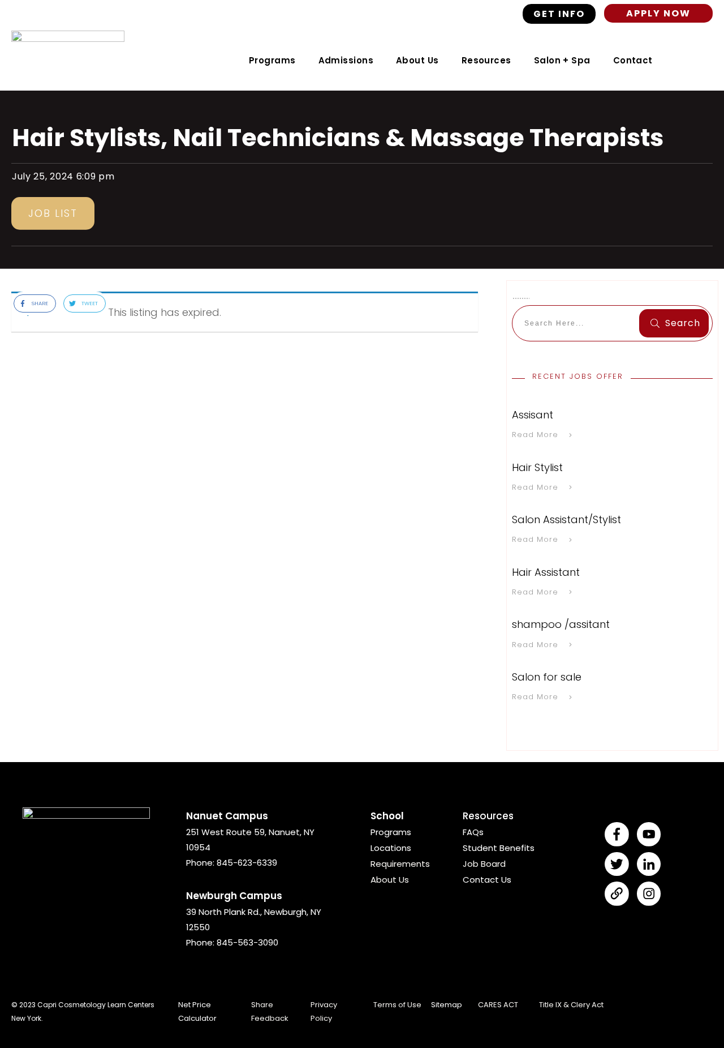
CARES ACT (498, 1004)
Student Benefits (499, 848)
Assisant (532, 415)
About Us (389, 880)
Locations (390, 848)
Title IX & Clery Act (571, 1004)
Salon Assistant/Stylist (566, 519)
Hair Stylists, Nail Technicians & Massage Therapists (337, 138)
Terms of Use (397, 1004)
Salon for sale (546, 677)
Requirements (400, 864)
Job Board (484, 864)
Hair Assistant (546, 572)
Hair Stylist (537, 467)
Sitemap (446, 1004)
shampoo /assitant (561, 624)
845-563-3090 (247, 942)
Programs (390, 832)
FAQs (473, 832)
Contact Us (487, 880)
